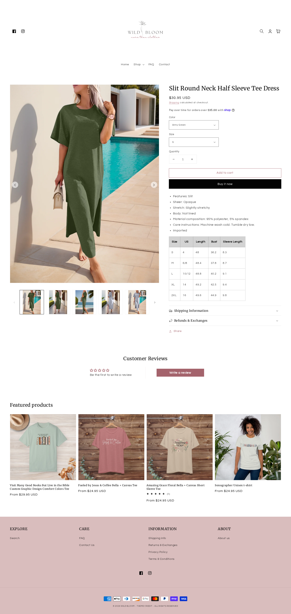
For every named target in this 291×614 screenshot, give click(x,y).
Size (171, 134)
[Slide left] (15, 185)
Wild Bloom (128, 606)
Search (15, 538)
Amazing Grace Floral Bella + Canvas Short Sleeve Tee (175, 487)
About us (224, 538)
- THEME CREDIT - (144, 606)
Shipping (174, 102)
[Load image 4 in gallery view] (111, 302)
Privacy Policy (157, 552)
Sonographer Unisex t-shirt (233, 485)
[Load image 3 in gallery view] (84, 302)
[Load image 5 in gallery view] (137, 302)
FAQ (82, 538)
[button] (138, 64)
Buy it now (225, 184)
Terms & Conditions (161, 559)
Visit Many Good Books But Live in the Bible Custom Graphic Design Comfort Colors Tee (39, 487)
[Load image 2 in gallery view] (58, 302)
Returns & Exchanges (162, 545)
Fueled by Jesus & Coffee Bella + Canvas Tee (107, 485)
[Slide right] (154, 185)
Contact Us (87, 545)
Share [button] (178, 331)
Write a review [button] (180, 372)
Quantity (174, 151)
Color (172, 117)
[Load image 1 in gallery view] (32, 302)
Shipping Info (157, 538)
